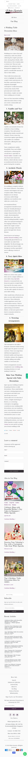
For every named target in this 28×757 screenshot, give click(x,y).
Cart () (12, 7)
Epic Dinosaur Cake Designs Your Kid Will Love (13, 655)
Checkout (17, 7)
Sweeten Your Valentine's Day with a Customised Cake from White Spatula (14, 544)
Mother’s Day (7, 504)
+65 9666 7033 (16, 731)
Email (6, 433)
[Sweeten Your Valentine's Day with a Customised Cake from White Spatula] (14, 539)
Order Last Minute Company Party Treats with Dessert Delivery (13, 665)
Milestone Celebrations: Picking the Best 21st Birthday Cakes (14, 646)
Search (14, 680)
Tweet (6, 430)
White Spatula (13, 745)
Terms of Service (14, 691)
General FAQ (14, 684)
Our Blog (14, 21)
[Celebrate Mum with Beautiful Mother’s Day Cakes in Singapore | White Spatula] (14, 500)
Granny (6, 502)
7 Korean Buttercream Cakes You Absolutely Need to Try (13, 660)
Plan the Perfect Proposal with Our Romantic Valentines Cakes (14, 637)
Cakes (18, 3)
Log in (19, 5)
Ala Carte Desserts (12, 5)
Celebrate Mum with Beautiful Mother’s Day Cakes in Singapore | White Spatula (13, 510)
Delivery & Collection (14, 682)
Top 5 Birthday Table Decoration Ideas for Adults (12, 580)
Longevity (11, 502)
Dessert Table (12, 3)
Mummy (14, 504)
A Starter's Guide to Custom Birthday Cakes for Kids (13, 641)
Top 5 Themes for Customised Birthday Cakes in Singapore (13, 651)
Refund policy (14, 693)
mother (17, 502)
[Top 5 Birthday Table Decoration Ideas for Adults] (14, 575)
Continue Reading (9, 519)
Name (5, 449)
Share (11, 430)
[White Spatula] (14, 12)
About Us (14, 686)
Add (19, 430)
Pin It (15, 430)
